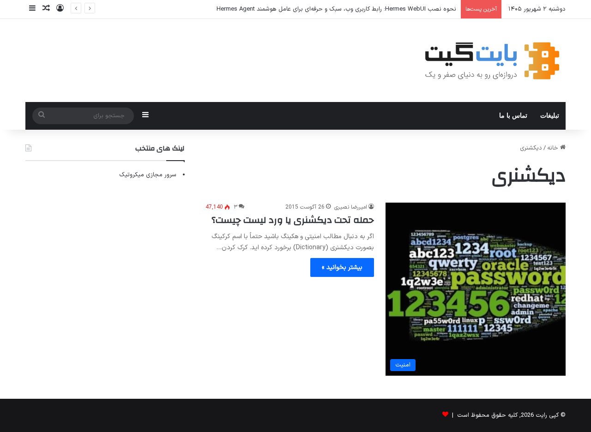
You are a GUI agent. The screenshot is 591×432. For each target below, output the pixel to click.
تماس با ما (513, 115)
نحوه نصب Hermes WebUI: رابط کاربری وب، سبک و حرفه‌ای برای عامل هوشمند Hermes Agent (336, 9)
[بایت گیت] (492, 60)
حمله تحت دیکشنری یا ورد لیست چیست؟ (292, 219)
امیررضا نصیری (350, 207)
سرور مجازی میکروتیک (147, 175)
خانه (553, 148)
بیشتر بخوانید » (342, 267)
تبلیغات (549, 115)
